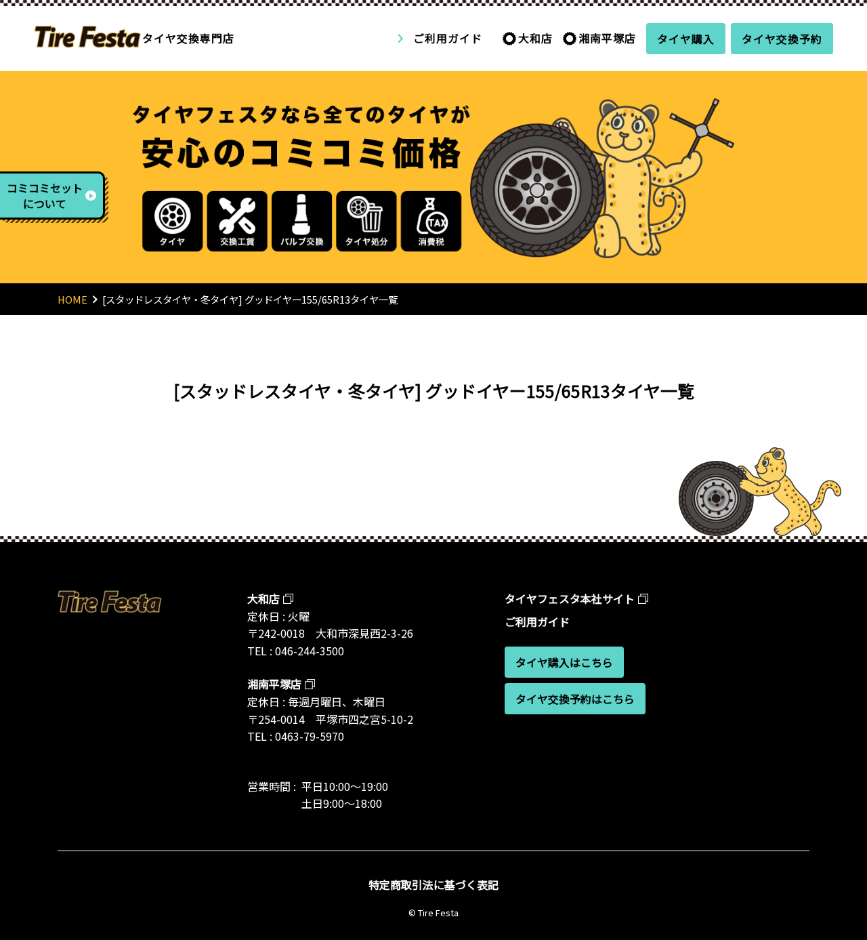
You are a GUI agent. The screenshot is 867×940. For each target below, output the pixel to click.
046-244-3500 (309, 650)
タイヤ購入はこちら (564, 662)
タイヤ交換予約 (782, 38)
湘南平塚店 (607, 38)
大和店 (535, 38)
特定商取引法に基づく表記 (433, 884)
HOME (72, 299)
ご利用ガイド (447, 38)
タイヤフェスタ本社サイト (570, 598)
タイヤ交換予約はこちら (575, 699)
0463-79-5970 (309, 736)
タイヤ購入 (686, 38)
